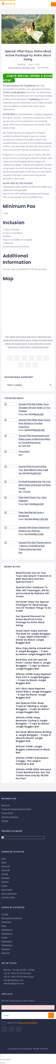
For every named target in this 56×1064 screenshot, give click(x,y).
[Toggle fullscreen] (7, 1059)
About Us (5, 805)
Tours (3, 926)
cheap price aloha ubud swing (17, 340)
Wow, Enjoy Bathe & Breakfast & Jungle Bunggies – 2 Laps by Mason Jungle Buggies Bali (33, 651)
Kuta (3, 858)
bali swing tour (44, 337)
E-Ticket (4, 914)
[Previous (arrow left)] (1, 1062)
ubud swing (24, 347)
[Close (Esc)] (1, 1059)
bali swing (32, 337)
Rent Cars (5, 953)
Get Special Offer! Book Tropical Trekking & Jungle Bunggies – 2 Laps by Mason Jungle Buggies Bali (32, 708)
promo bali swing (36, 343)
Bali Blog (26, 68)
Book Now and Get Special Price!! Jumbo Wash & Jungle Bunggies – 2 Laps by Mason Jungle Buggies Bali (33, 664)
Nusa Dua (5, 866)
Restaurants (6, 941)
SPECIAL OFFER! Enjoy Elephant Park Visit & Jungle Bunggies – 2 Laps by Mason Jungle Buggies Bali (33, 679)
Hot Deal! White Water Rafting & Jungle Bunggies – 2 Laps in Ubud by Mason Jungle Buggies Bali (33, 737)
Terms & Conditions (9, 817)
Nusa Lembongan (9, 893)
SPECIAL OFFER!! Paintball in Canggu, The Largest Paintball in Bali (32, 760)
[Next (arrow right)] (4, 1062)
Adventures (6, 922)
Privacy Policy (7, 813)
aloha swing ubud (18, 337)
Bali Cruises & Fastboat (11, 918)
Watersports (6, 930)
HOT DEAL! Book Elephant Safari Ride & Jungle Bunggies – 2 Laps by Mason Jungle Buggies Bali (33, 693)
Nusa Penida (6, 890)
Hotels (4, 937)
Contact (4, 821)
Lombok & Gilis (8, 897)
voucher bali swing (39, 347)
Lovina (4, 886)
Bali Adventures (14, 68)
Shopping (5, 949)
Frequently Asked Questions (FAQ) (16, 809)
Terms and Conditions (27, 1023)
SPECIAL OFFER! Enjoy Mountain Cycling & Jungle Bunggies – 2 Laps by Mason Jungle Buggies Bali (32, 722)
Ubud (33, 68)
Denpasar (5, 878)
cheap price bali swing (42, 340)
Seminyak (5, 870)
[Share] (4, 1059)
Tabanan (5, 882)
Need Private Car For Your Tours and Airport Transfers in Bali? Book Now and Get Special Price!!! (33, 577)
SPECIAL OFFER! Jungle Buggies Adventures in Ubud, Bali (33, 749)
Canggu (4, 874)
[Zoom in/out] (9, 1059)
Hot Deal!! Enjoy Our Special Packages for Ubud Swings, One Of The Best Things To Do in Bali (33, 606)
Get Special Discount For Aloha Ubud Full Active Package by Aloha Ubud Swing (30, 621)
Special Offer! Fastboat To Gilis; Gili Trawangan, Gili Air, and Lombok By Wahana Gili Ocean (33, 592)
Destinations (6, 934)
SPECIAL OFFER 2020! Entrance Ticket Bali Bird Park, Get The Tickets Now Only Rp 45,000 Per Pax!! (33, 774)
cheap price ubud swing (16, 343)
